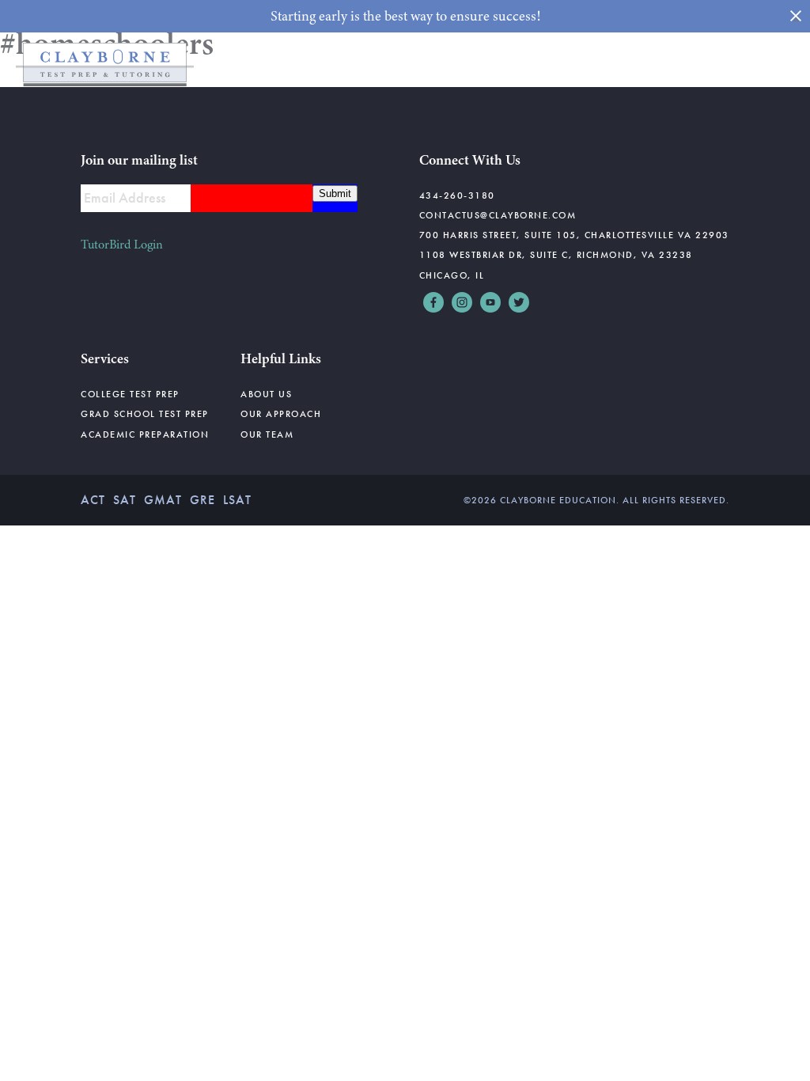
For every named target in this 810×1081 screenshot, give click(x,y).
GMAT (163, 499)
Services (462, 64)
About (655, 64)
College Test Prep (130, 394)
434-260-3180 (457, 195)
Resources (562, 64)
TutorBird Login (122, 244)
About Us (266, 394)
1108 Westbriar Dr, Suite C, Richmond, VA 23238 (556, 254)
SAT (124, 499)
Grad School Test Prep (145, 414)
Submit (335, 193)
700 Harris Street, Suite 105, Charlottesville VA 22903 (574, 235)
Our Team (266, 434)
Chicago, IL (452, 275)
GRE (202, 499)
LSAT (237, 499)
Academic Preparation (145, 434)
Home (219, 64)
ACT (93, 499)
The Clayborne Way (337, 64)
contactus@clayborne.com (498, 215)
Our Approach (280, 414)
